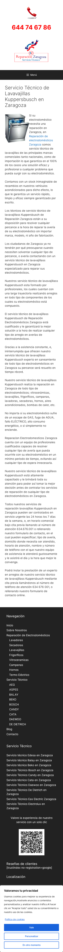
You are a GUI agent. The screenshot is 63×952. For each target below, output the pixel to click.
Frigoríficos (16, 655)
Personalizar (31, 936)
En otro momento (32, 945)
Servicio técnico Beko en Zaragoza (28, 765)
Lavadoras (16, 640)
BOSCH (14, 704)
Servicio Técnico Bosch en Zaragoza (29, 770)
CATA (12, 714)
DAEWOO (15, 719)
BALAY (13, 694)
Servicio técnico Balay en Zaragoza (29, 760)
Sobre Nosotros (16, 630)
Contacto (12, 734)
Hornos (14, 669)
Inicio (9, 625)
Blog (9, 729)
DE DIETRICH (17, 724)
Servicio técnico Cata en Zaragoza (28, 780)
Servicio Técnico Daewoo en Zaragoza (31, 785)
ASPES (13, 689)
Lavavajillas (16, 650)
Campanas (16, 665)
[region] (31, 918)
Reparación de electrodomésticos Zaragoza (41, 140)
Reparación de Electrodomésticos (28, 635)
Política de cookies (15, 919)
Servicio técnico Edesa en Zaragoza (29, 755)
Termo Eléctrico (19, 674)
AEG (12, 684)
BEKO (12, 699)
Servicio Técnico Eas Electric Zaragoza (31, 799)
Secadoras (16, 645)
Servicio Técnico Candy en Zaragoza (30, 775)
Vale (31, 927)
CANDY (14, 709)
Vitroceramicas (19, 660)
